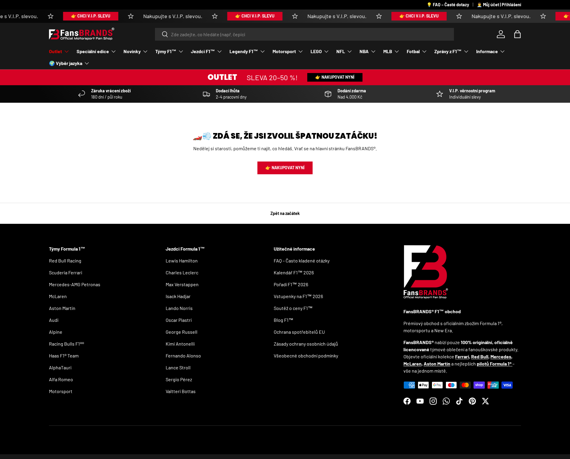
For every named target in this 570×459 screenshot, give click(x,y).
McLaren (58, 296)
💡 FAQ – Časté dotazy (448, 4)
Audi (53, 320)
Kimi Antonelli (180, 343)
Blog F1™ (283, 320)
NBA (364, 51)
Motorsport (284, 51)
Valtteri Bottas (181, 391)
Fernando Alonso (183, 355)
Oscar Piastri (179, 320)
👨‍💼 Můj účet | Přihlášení (499, 4)
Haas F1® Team (64, 355)
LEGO (316, 51)
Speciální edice (93, 51)
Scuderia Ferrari (65, 272)
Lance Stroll (178, 367)
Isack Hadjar (178, 296)
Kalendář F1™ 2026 (294, 272)
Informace (487, 51)
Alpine (55, 332)
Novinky (132, 51)
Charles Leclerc (182, 272)
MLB (387, 51)
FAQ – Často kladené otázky (302, 260)
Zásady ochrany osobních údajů (306, 343)
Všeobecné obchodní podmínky (306, 355)
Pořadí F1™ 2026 (291, 284)
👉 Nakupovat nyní (334, 77)
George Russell (181, 332)
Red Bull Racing (65, 260)
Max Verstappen (182, 284)
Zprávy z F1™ (448, 51)
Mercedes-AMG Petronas (74, 284)
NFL (340, 51)
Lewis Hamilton (182, 260)
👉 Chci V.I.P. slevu (83, 15)
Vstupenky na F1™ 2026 (298, 296)
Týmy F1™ (165, 51)
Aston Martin (62, 308)
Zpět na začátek (285, 213)
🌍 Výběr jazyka (65, 63)
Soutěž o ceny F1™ (293, 308)
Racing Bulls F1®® (66, 343)
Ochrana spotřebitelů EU (299, 332)
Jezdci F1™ (203, 51)
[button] (517, 34)
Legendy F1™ (243, 51)
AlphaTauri (60, 367)
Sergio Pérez (179, 379)
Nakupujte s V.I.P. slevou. (165, 16)
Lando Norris (179, 308)
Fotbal (413, 51)
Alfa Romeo (61, 379)
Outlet (55, 51)
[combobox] (304, 34)
